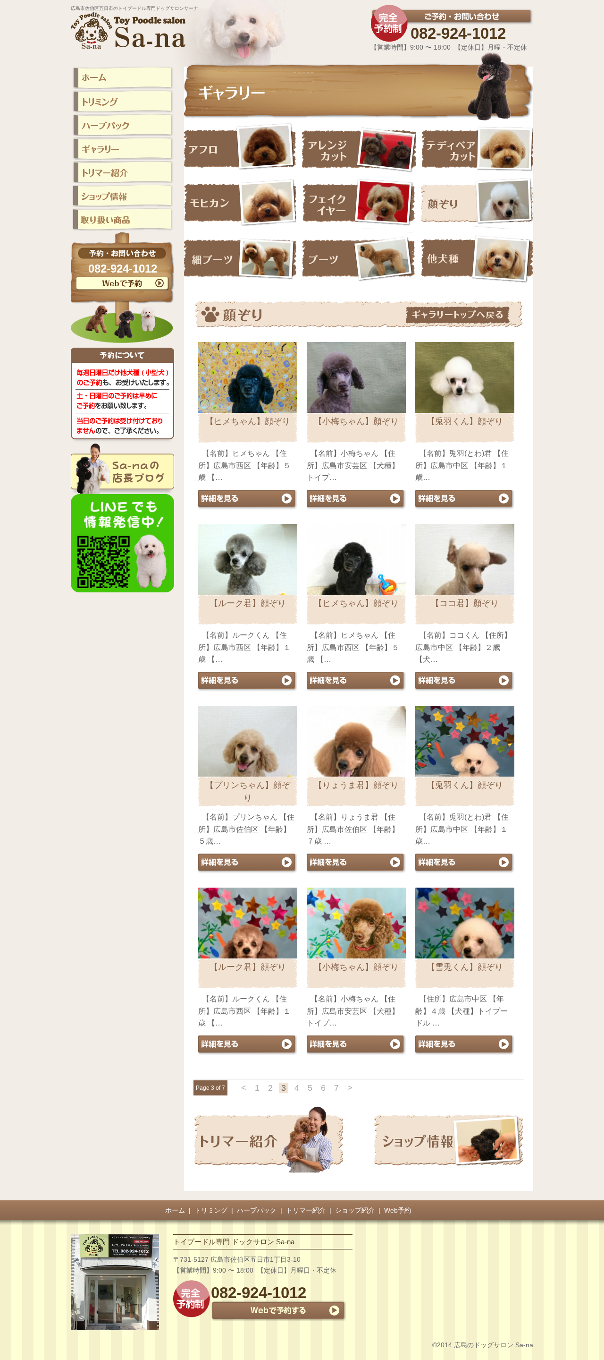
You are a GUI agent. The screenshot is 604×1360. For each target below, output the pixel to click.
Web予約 (397, 1210)
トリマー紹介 (306, 1210)
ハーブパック (257, 1210)
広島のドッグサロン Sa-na (493, 1345)
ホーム (175, 1210)
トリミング (210, 1210)
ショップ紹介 (355, 1210)
